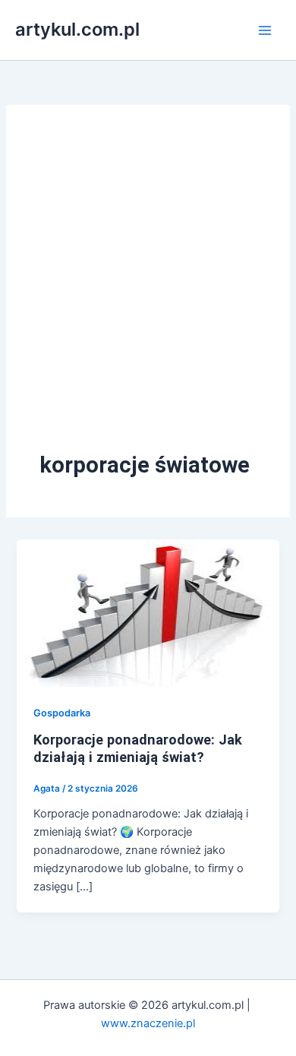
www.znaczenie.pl (148, 1023)
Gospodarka (61, 713)
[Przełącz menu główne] (265, 30)
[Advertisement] (148, 294)
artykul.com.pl (77, 29)
